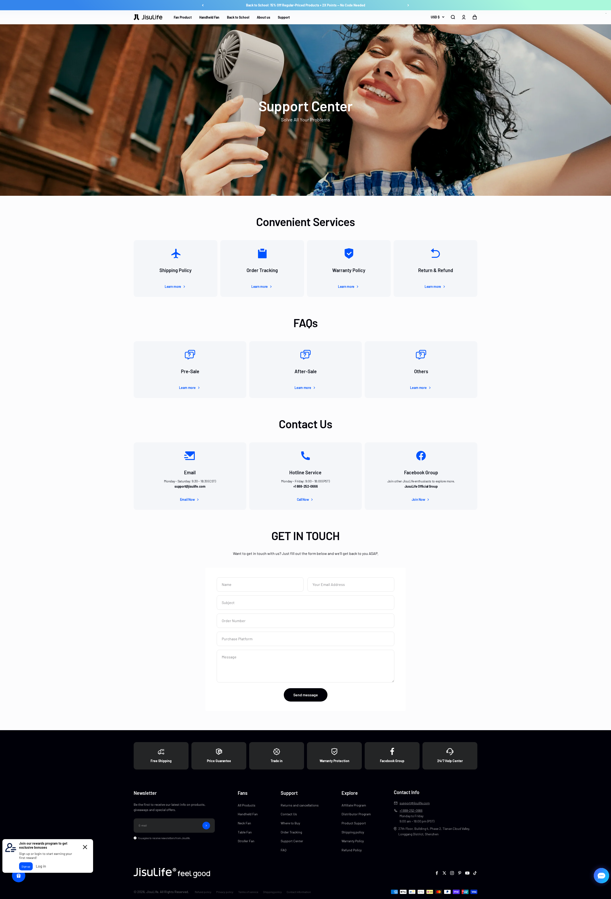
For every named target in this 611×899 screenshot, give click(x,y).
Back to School (238, 17)
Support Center (292, 841)
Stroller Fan (246, 841)
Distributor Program (356, 814)
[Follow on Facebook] (436, 873)
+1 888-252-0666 (411, 810)
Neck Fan (244, 823)
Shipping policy (353, 832)
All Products (246, 805)
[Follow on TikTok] (475, 873)
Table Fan (245, 832)
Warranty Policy (353, 841)
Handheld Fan (209, 17)
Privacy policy (224, 892)
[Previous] (203, 5)
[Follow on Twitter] (444, 873)
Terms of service (248, 892)
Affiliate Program (354, 805)
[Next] (408, 5)
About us (263, 17)
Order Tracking (291, 832)
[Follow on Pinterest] (459, 873)
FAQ (283, 850)
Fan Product (183, 17)
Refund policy (203, 892)
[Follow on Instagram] (452, 873)
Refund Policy (352, 850)
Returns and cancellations (300, 805)
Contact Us (289, 814)
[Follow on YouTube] (467, 873)
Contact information (299, 892)
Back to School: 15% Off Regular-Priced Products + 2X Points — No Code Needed (305, 5)
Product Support (354, 823)
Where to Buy (290, 823)
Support (284, 17)
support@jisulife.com (415, 803)
